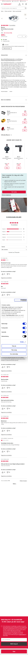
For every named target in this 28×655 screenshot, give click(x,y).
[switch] (24, 328)
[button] (2, 18)
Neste (14, 483)
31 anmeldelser (12, 25)
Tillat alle (14, 346)
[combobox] (14, 8)
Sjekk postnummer (6, 48)
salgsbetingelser (22, 634)
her (16, 634)
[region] (14, 18)
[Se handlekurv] (26, 4)
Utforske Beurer (5, 135)
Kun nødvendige (14, 353)
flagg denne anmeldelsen (6, 277)
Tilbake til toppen (23, 480)
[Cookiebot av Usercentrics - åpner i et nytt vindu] (20, 300)
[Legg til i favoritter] (25, 14)
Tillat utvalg (14, 350)
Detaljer (22, 341)
